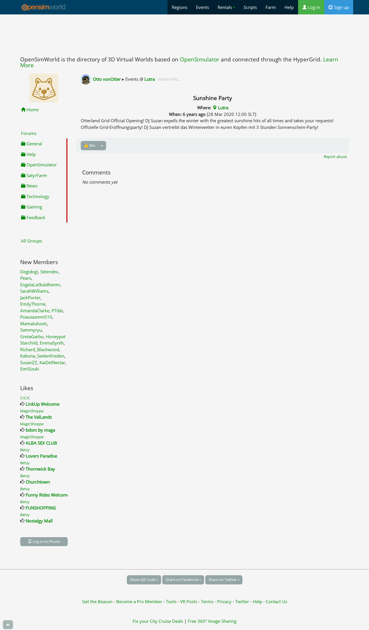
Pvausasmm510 (36, 317)
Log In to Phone (46, 541)
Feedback (35, 217)
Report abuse (335, 156)
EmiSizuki (29, 369)
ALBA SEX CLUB (41, 443)
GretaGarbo (32, 336)
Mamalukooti (33, 323)
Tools (172, 601)
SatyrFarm (36, 175)
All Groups (31, 241)
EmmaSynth (52, 343)
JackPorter (30, 297)
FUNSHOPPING (41, 508)
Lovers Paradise (41, 456)
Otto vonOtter (107, 79)
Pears (25, 278)
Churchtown (38, 482)
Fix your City (145, 621)
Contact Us (276, 601)
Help (289, 7)
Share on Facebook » (183, 579)
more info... (169, 79)
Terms (207, 601)
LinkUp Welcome (42, 404)
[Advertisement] (184, 34)
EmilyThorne (32, 304)
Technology (37, 196)
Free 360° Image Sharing (212, 621)
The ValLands (39, 417)
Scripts (250, 7)
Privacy (224, 601)
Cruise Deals (171, 621)
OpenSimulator (199, 59)
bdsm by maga (40, 430)
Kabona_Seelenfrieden (42, 356)
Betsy (25, 449)
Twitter (242, 601)
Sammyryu (31, 330)
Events (202, 7)
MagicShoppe (32, 410)
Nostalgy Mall (39, 521)
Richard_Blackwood (39, 349)
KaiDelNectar (52, 362)
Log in (313, 7)
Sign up (341, 7)
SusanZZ (28, 362)
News (31, 186)
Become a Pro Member (139, 601)
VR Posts (189, 601)
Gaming (33, 207)
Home (32, 109)
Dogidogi (29, 271)
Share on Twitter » (223, 579)
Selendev (49, 271)
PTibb (57, 310)
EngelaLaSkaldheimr (40, 284)
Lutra (149, 79)
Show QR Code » (144, 579)
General (33, 143)
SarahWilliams (34, 291)
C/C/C (25, 397)
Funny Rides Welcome (47, 495)
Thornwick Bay (40, 469)
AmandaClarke (34, 310)
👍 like (89, 145)
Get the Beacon (97, 601)
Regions (179, 7)
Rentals (226, 7)
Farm (271, 7)
